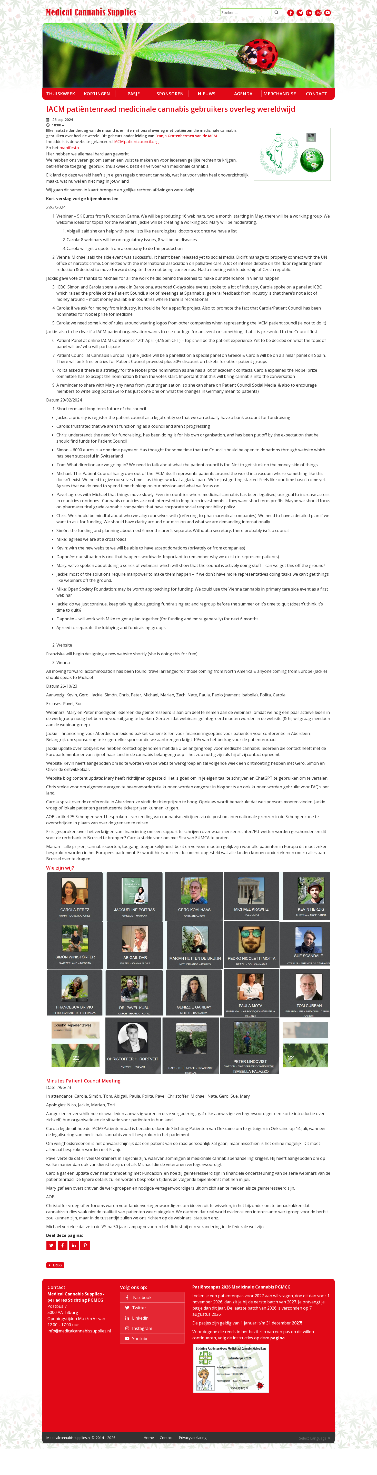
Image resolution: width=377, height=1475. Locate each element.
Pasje (133, 94)
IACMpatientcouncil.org (136, 141)
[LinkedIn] (74, 1245)
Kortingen (97, 94)
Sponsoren (170, 94)
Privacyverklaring (192, 1437)
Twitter (138, 1308)
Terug (56, 1265)
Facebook (141, 1297)
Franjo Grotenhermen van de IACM (186, 135)
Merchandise (279, 94)
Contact (316, 94)
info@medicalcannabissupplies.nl (79, 1331)
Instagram (141, 1328)
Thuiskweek (60, 94)
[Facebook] (62, 1245)
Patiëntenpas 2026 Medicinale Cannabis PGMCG (241, 1287)
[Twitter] (51, 1245)
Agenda (243, 94)
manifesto (69, 148)
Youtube (139, 1338)
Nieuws (206, 94)
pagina (277, 1338)
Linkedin (139, 1318)
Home (149, 1437)
